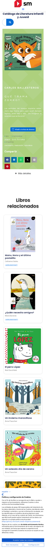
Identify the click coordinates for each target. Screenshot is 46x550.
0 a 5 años (21, 139)
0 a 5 (14, 139)
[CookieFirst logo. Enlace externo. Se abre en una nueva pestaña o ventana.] (3, 494)
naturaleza (28, 145)
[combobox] (4, 22)
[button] (23, 9)
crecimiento (9, 145)
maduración (18, 145)
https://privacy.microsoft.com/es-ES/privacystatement (20, 521)
